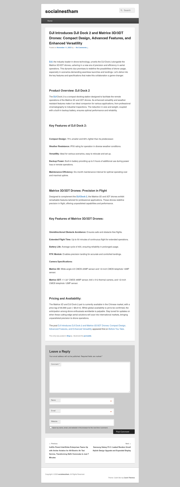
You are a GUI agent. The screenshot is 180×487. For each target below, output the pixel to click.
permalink (87, 336)
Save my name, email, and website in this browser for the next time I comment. (80, 427)
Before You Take (116, 328)
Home (49, 20)
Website (54, 421)
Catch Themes (129, 477)
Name (53, 400)
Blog (68, 336)
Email (53, 410)
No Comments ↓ (82, 47)
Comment (55, 364)
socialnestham (61, 11)
